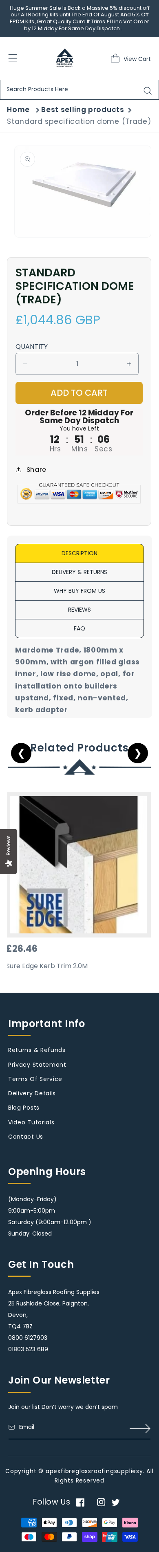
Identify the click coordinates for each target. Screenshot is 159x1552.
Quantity (31, 346)
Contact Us (25, 1137)
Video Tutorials (31, 1122)
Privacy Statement (37, 1065)
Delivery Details (32, 1093)
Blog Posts (24, 1107)
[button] (117, 58)
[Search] (147, 91)
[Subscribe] (140, 1428)
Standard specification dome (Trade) (79, 121)
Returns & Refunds (37, 1050)
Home (18, 109)
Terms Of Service (35, 1079)
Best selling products (82, 109)
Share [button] (36, 469)
